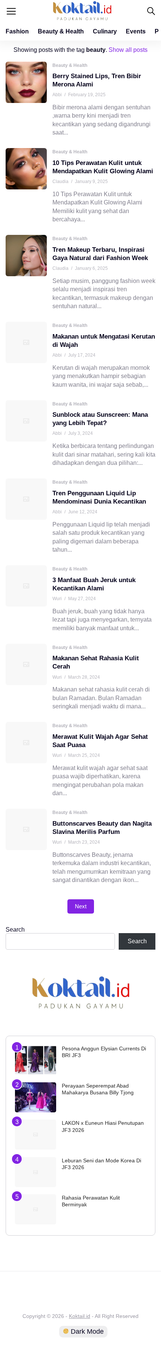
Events (136, 31)
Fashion (17, 31)
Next (80, 906)
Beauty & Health (61, 31)
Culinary (105, 31)
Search (15, 929)
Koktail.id (79, 1316)
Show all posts (128, 50)
